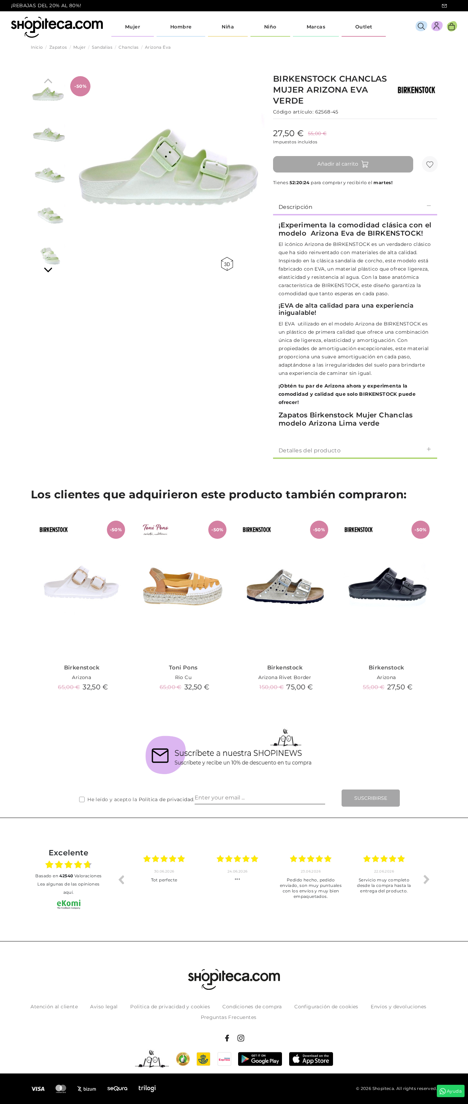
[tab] (355, 206)
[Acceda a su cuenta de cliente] (437, 27)
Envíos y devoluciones (398, 1007)
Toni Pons (183, 667)
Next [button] (426, 879)
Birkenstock (81, 667)
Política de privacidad (166, 799)
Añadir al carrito (337, 164)
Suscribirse (370, 798)
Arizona (81, 677)
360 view (228, 264)
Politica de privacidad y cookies (170, 1007)
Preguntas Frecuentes (229, 1017)
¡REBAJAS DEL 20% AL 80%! (46, 5)
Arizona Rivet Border (284, 677)
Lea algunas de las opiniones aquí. (68, 888)
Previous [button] (121, 879)
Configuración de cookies (326, 1007)
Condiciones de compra (252, 1007)
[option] (164, 879)
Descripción (295, 207)
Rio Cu (183, 677)
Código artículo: (293, 112)
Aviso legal (104, 1007)
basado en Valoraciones (68, 875)
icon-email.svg (444, 6)
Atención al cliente (54, 1007)
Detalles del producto (310, 450)
